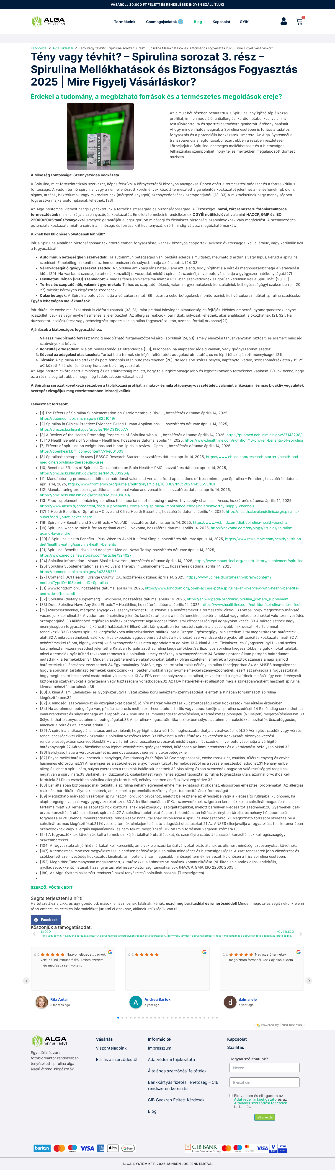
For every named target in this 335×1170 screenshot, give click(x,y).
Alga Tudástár (63, 48)
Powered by (281, 1025)
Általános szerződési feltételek (260, 1103)
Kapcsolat (237, 1039)
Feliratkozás (264, 1117)
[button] (46, 920)
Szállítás (235, 1047)
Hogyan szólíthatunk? (248, 1059)
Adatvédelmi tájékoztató (255, 1099)
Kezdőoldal (39, 48)
